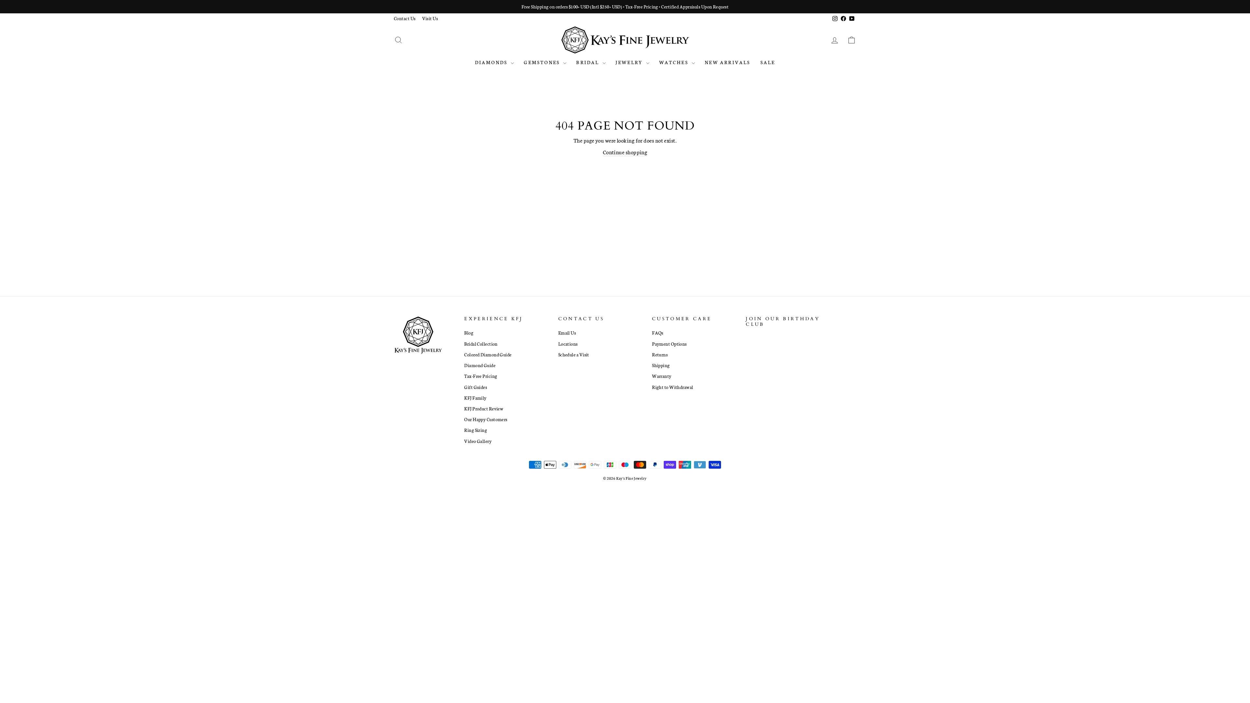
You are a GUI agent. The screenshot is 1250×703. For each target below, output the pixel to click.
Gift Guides (475, 387)
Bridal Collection (481, 343)
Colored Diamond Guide (487, 354)
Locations (568, 343)
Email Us (567, 332)
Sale (767, 62)
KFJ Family (475, 397)
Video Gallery (478, 441)
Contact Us (405, 18)
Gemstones (543, 62)
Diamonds (492, 62)
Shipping (661, 365)
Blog (468, 332)
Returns (660, 354)
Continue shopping (625, 152)
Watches (674, 62)
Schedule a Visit (573, 354)
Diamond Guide (479, 365)
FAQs (657, 332)
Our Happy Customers (485, 419)
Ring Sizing (475, 430)
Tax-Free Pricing (480, 376)
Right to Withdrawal (672, 387)
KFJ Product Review (483, 408)
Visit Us (430, 18)
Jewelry (630, 62)
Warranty (662, 376)
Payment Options (669, 343)
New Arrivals (727, 62)
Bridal (588, 62)
